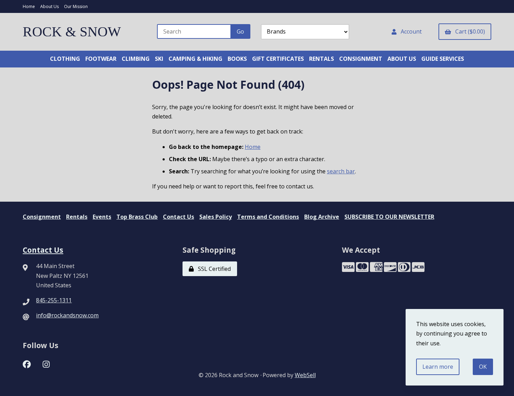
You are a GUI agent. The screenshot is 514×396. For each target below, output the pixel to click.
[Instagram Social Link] (46, 363)
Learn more (437, 366)
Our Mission (76, 6)
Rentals (76, 217)
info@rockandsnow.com (67, 315)
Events (102, 217)
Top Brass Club (137, 217)
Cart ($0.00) (468, 31)
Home (29, 6)
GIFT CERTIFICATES (278, 59)
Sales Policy (215, 217)
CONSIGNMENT (360, 59)
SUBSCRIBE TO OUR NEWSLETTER (389, 217)
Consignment (42, 217)
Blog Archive (321, 217)
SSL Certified (213, 269)
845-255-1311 (54, 300)
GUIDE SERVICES (442, 59)
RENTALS (321, 59)
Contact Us (178, 217)
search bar (341, 171)
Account (410, 31)
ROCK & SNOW (72, 31)
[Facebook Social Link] (27, 363)
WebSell (305, 375)
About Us (49, 6)
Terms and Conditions (268, 217)
